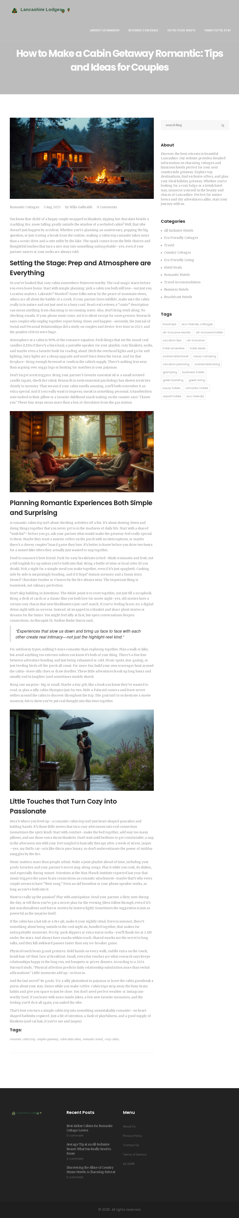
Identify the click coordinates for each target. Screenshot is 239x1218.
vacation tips (172, 340)
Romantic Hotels (177, 275)
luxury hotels (171, 388)
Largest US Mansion (104, 30)
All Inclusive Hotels (178, 231)
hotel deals (198, 348)
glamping (170, 372)
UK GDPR (129, 1164)
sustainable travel (175, 356)
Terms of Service (134, 1154)
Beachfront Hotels (178, 297)
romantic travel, (93, 1039)
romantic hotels (197, 388)
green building (173, 380)
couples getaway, (48, 1039)
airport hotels (172, 396)
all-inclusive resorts (177, 332)
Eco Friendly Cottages (181, 238)
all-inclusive (195, 340)
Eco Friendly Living (179, 260)
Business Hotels (176, 290)
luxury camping (204, 356)
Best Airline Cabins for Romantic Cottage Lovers (90, 1128)
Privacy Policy (132, 1136)
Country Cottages (177, 253)
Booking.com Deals (143, 30)
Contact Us (131, 1145)
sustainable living (207, 364)
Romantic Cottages (24, 207)
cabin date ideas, (71, 1039)
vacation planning (176, 364)
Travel (169, 245)
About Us (129, 1126)
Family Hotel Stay (218, 30)
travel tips (169, 324)
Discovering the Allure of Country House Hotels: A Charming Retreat (91, 1170)
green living (197, 380)
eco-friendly (195, 396)
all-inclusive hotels (209, 332)
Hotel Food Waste (181, 30)
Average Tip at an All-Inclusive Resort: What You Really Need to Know (89, 1149)
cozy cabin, (112, 1039)
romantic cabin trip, (22, 1039)
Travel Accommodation (182, 282)
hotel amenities (174, 348)
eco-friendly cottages (197, 324)
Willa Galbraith (81, 207)
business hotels (193, 372)
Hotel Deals (173, 268)
